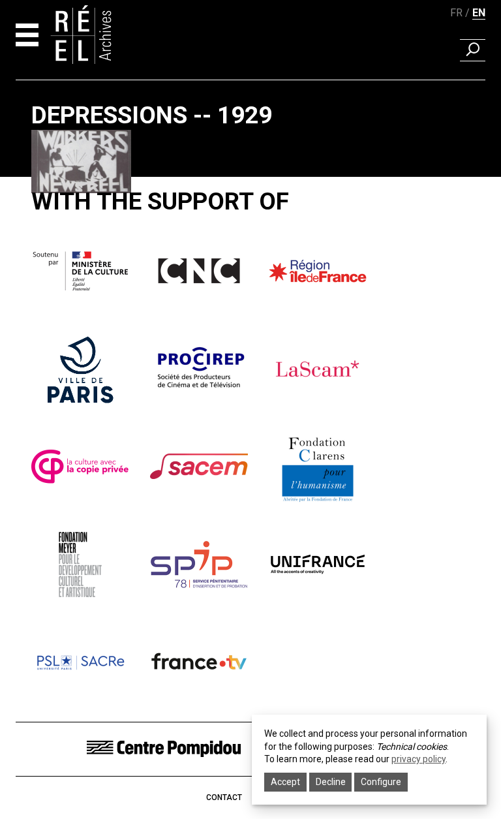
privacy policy (418, 759)
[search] (472, 50)
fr (456, 13)
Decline (331, 782)
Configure (381, 782)
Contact (224, 797)
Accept (285, 782)
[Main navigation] (27, 34)
